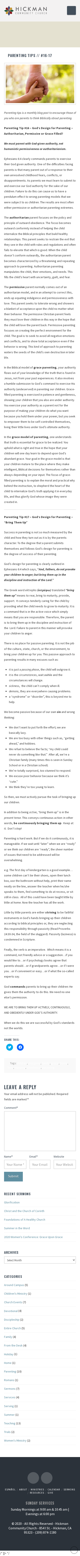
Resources (37, 1492)
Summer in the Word (17, 1228)
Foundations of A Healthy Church (24, 1219)
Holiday (8, 1354)
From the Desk (13, 1345)
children (22, 1063)
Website (59, 1156)
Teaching (9, 1423)
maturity (20, 1067)
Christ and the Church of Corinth (24, 1211)
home (63, 1063)
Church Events (13, 1302)
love (10, 1067)
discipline (34, 1063)
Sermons (10, 1389)
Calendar (54, 1489)
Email (33, 1156)
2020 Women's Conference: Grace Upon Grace (33, 1237)
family (46, 1063)
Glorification (12, 1202)
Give (50, 1492)
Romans (9, 1380)
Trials (7, 1432)
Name (8, 1156)
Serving (9, 1406)
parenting (48, 1067)
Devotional (11, 1311)
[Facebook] (33, 1478)
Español (10, 1489)
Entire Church (12, 1328)
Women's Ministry (15, 1440)
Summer (9, 1415)
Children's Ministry (15, 1293)
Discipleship (11, 1320)
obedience (34, 1067)
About (23, 1489)
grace (55, 1063)
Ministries (37, 1489)
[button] (71, 10)
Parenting (10, 1371)
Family (8, 1337)
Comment (11, 1108)
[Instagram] (46, 1478)
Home (8, 1363)
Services (9, 1397)
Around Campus (14, 1285)
